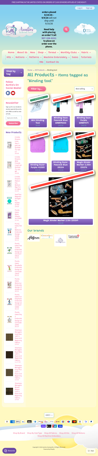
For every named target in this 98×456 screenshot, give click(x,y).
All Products (40, 70)
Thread (53, 53)
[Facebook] (8, 93)
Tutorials (86, 57)
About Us (22, 52)
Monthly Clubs (70, 53)
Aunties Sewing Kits (48, 447)
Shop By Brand (19, 433)
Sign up (89, 8)
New (32, 52)
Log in (80, 8)
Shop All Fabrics (50, 433)
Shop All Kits (64, 433)
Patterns (35, 58)
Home (11, 52)
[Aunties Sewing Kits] (20, 29)
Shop (42, 53)
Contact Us (52, 62)
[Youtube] (13, 93)
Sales (75, 57)
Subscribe (13, 123)
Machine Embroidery (57, 58)
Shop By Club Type (34, 433)
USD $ (48, 415)
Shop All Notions (78, 433)
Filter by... (36, 89)
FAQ (41, 62)
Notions (21, 58)
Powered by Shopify (49, 449)
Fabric (86, 53)
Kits (10, 58)
